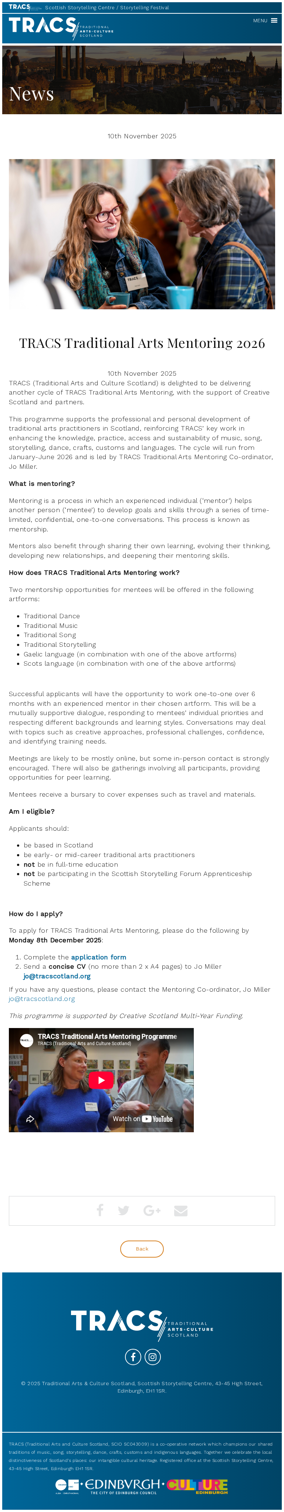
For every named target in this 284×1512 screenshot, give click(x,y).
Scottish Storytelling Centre (80, 7)
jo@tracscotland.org (57, 976)
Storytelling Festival (144, 7)
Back (142, 1249)
